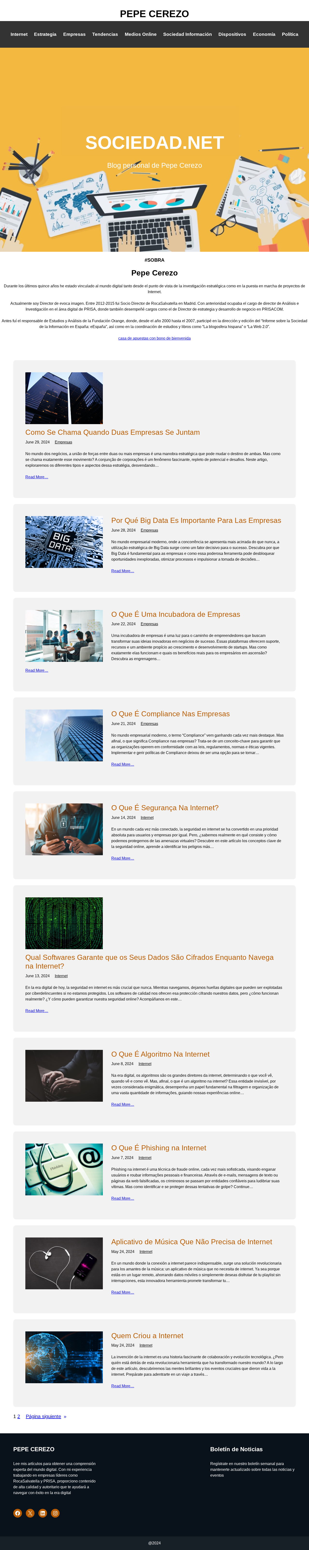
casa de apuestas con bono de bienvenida (154, 338)
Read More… (36, 477)
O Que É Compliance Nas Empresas (170, 714)
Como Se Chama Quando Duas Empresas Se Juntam (112, 432)
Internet (147, 818)
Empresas (63, 442)
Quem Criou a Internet (147, 1336)
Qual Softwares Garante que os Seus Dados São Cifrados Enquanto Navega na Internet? (149, 961)
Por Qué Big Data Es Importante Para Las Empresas (196, 520)
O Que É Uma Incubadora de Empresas (175, 614)
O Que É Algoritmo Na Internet (160, 1054)
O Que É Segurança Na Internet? (165, 808)
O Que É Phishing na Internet (158, 1148)
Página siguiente (46, 1416)
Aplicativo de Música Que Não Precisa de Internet (191, 1242)
